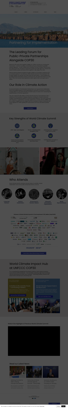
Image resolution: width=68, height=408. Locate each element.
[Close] (66, 406)
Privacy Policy (42, 406)
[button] (53, 189)
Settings (58, 406)
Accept (63, 406)
